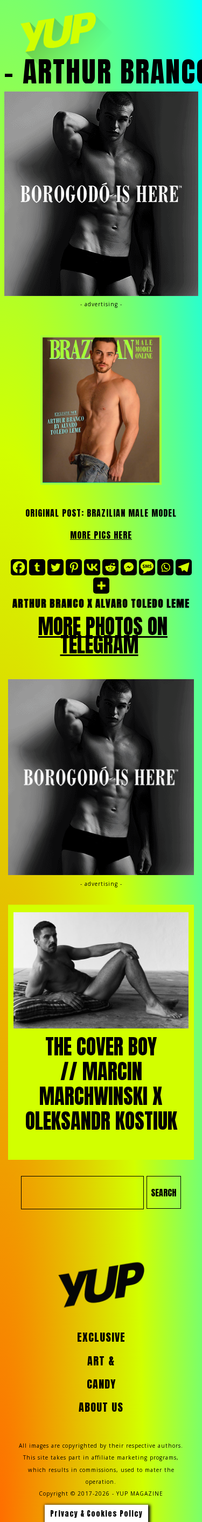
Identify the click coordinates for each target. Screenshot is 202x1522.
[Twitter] (55, 567)
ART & (101, 1361)
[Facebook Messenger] (129, 567)
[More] (101, 585)
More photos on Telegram (103, 636)
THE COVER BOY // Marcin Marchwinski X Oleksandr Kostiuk (101, 1084)
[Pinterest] (74, 567)
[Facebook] (19, 567)
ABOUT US (101, 1407)
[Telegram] (184, 567)
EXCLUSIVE (101, 1337)
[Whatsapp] (165, 567)
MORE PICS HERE (101, 535)
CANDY (101, 1384)
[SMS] (147, 567)
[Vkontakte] (92, 567)
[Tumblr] (37, 567)
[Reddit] (110, 567)
